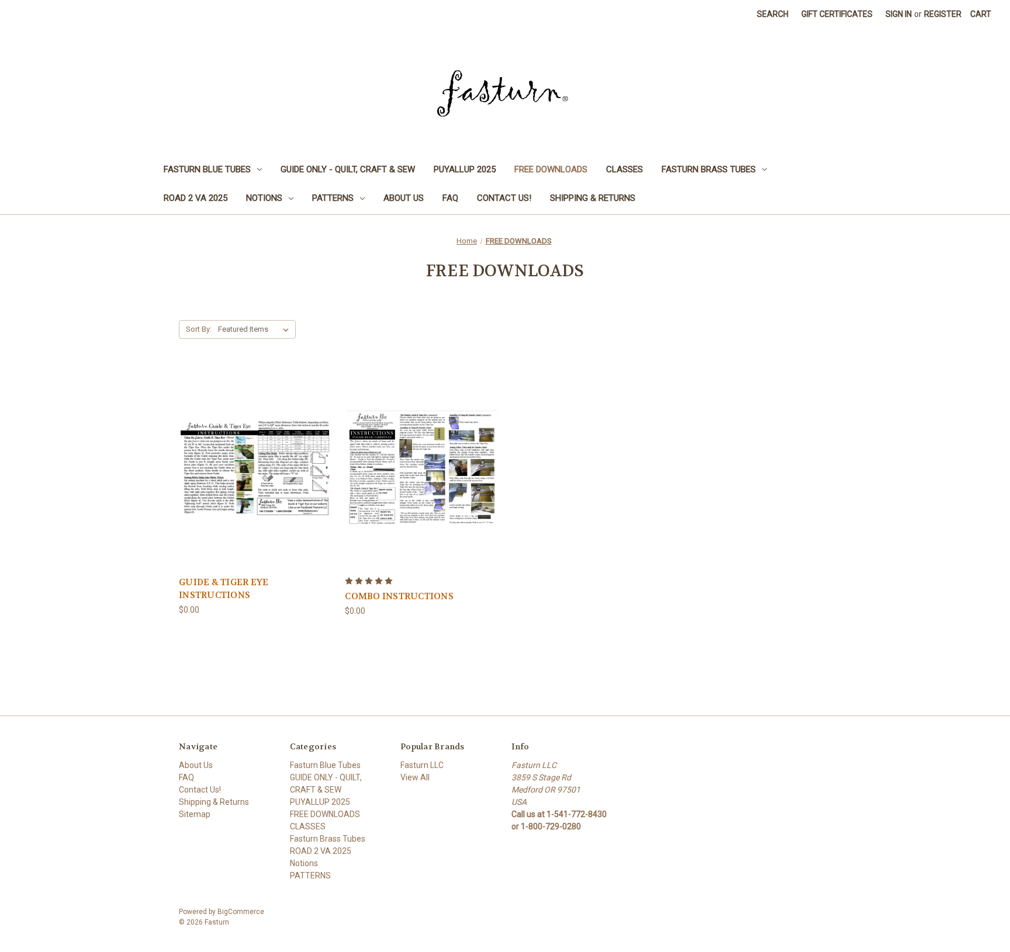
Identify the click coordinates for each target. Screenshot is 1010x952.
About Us (403, 198)
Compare (252, 469)
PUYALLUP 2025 (465, 169)
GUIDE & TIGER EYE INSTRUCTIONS (223, 589)
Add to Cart (256, 489)
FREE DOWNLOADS (550, 169)
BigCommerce (240, 912)
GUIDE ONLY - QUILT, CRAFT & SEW (348, 169)
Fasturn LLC (422, 765)
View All (415, 777)
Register (942, 14)
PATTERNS (333, 198)
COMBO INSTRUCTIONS (399, 596)
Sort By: (199, 329)
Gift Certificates (837, 14)
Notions (264, 198)
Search (772, 14)
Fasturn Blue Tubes (207, 169)
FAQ (450, 198)
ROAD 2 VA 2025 (195, 198)
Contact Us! (504, 198)
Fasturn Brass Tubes (709, 169)
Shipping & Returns (592, 198)
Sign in (899, 14)
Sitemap (194, 814)
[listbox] (255, 329)
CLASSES (624, 169)
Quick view (254, 447)
